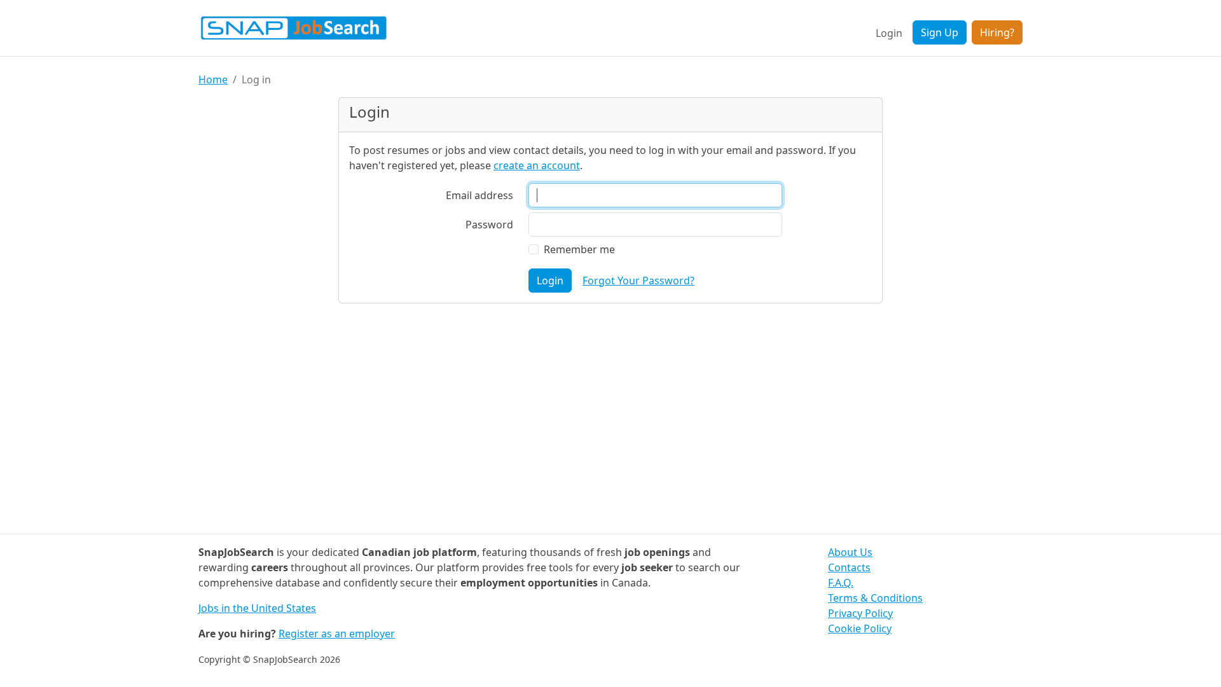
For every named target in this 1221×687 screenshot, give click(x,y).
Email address (479, 195)
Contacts (849, 567)
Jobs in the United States (257, 608)
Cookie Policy (860, 628)
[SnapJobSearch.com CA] (293, 28)
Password (489, 225)
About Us (850, 552)
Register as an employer (337, 634)
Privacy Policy (860, 613)
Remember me (579, 249)
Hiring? (997, 32)
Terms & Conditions (875, 598)
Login (889, 33)
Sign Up (939, 32)
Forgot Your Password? (638, 281)
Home (213, 80)
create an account (536, 165)
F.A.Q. (840, 583)
